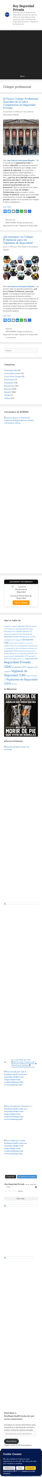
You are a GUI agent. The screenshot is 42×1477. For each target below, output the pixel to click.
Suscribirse (11, 1441)
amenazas (7, 626)
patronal (32, 651)
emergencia (9, 640)
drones (32, 636)
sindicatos (19, 667)
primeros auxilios (9, 656)
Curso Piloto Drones (12, 376)
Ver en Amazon (21, 603)
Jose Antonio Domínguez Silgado (20, 160)
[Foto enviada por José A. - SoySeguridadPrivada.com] (21, 1087)
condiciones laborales (23, 631)
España (19, 640)
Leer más (7, 207)
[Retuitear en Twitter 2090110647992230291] (10, 1191)
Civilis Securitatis (12, 373)
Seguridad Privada (10, 226)
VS (14, 684)
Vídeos (7, 398)
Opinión (8, 329)
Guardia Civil (13, 643)
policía (23, 653)
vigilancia (32, 667)
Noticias (7, 389)
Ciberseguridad (10, 370)
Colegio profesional (25, 223)
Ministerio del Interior (29, 648)
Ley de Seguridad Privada (25, 646)
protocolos (32, 656)
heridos (21, 643)
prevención (31, 653)
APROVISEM (10, 223)
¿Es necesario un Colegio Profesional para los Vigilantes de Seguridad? (18, 240)
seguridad (31, 658)
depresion (25, 636)
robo (23, 658)
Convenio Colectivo (13, 634)
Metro (18, 648)
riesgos (16, 659)
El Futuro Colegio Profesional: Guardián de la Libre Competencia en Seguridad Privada (20, 103)
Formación (8, 383)
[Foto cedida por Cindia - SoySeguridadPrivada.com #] (21, 1156)
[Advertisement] (21, 51)
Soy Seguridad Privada (23, 8)
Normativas (10, 220)
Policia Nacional (12, 653)
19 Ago (8, 1187)
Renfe (8, 659)
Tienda (7, 395)
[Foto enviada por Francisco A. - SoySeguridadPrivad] (21, 1122)
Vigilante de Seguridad (28, 226)
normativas (23, 651)
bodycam (11, 629)
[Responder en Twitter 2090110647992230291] (6, 1191)
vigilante (7, 671)
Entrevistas (9, 379)
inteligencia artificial (10, 646)
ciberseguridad (22, 629)
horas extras (28, 643)
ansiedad (15, 626)
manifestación (10, 648)
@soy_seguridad (31, 1184)
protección (21, 656)
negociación (10, 651)
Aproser (23, 626)
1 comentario (10, 337)
